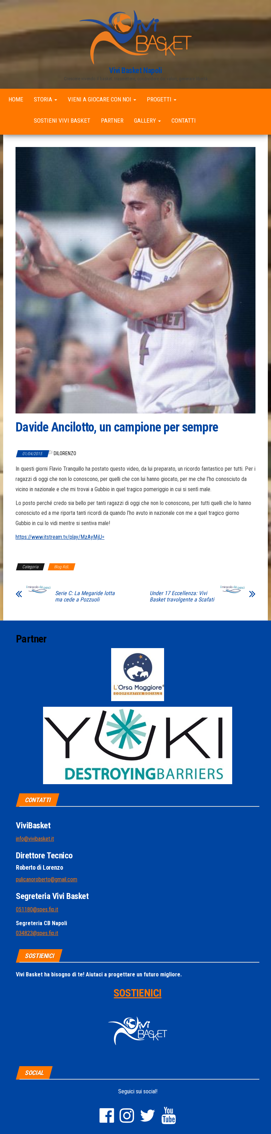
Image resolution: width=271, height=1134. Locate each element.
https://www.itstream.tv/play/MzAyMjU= (60, 537)
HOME (15, 99)
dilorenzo (65, 453)
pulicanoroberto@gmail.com (46, 879)
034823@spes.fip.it (37, 933)
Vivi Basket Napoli (135, 70)
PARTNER (112, 120)
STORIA (44, 99)
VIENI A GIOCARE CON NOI (100, 99)
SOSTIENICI (137, 993)
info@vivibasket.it (35, 838)
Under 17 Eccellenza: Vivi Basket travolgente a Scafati (182, 596)
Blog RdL (61, 566)
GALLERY (145, 120)
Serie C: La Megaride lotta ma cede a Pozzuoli (85, 596)
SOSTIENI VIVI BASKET (62, 120)
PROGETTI (160, 99)
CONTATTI (183, 120)
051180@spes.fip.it (37, 909)
